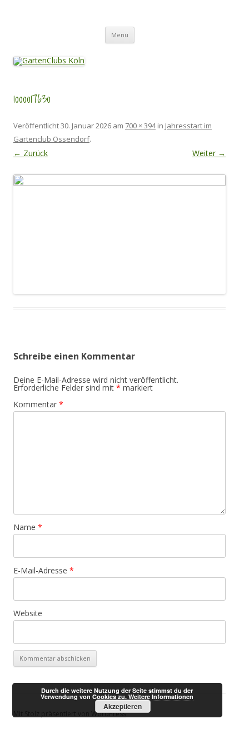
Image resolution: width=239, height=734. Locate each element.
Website (27, 613)
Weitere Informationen (160, 696)
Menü (119, 35)
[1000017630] (119, 234)
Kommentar (38, 404)
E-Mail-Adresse (43, 570)
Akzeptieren (122, 706)
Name (27, 527)
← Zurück (30, 153)
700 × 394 (140, 126)
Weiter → (209, 153)
